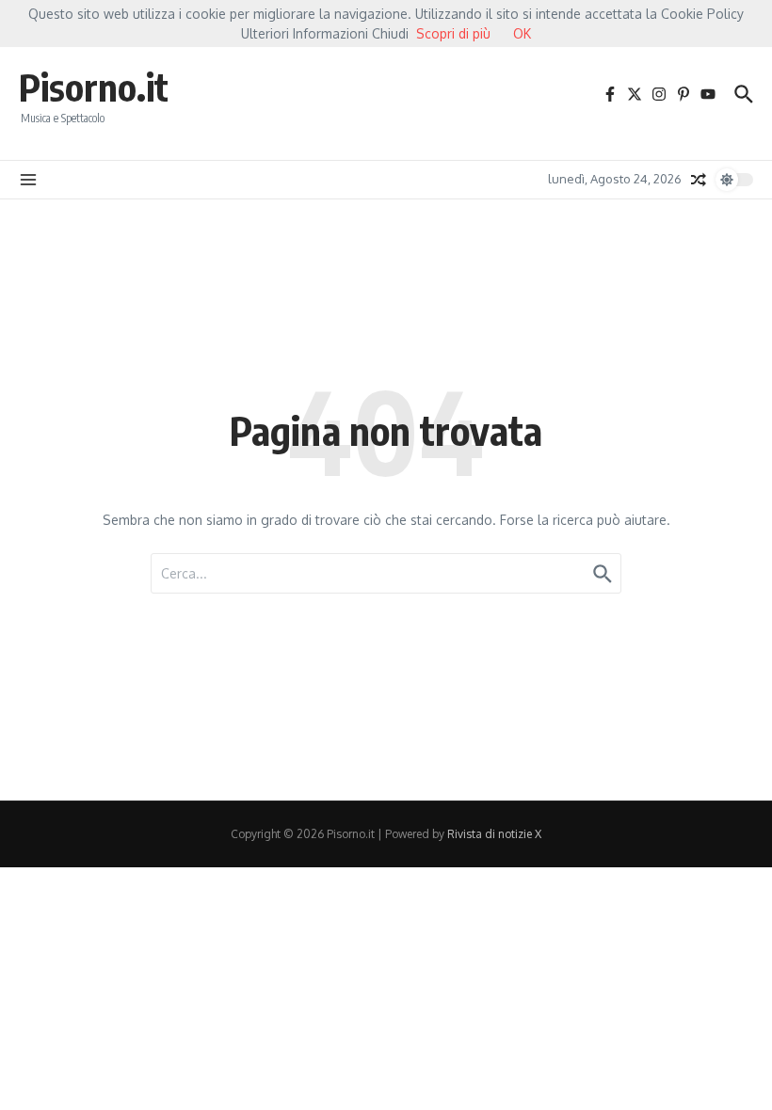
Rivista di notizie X (494, 834)
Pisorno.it (94, 86)
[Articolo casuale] (698, 179)
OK (522, 33)
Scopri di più (453, 33)
